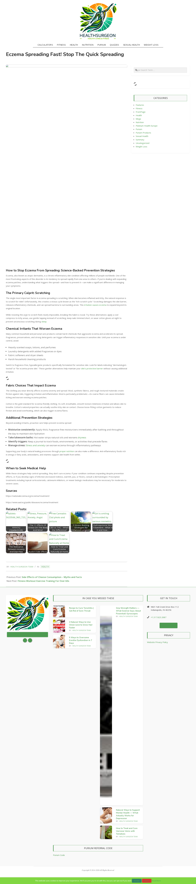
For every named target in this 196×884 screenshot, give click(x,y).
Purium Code (59, 855)
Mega (138, 118)
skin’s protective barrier (92, 368)
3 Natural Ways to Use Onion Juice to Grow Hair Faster (81, 625)
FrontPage (140, 112)
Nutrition (140, 122)
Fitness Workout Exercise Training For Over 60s (43, 580)
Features (140, 105)
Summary (140, 139)
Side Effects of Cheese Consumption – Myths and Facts (52, 577)
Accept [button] (136, 880)
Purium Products (143, 132)
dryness (82, 437)
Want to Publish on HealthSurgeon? (27, 634)
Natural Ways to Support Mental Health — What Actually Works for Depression (128, 814)
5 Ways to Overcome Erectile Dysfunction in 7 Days (80, 640)
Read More (156, 880)
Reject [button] (146, 880)
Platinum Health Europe (146, 125)
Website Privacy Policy (157, 642)
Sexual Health (142, 136)
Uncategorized (142, 143)
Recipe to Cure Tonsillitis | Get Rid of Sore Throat (81, 609)
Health (45, 566)
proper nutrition (66, 451)
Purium (139, 129)
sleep (44, 321)
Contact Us (168, 625)
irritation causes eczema (95, 305)
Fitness (139, 108)
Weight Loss (141, 146)
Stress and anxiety (35, 445)
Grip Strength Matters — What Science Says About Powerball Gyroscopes (128, 611)
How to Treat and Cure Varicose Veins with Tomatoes (126, 831)
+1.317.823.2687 (158, 617)
